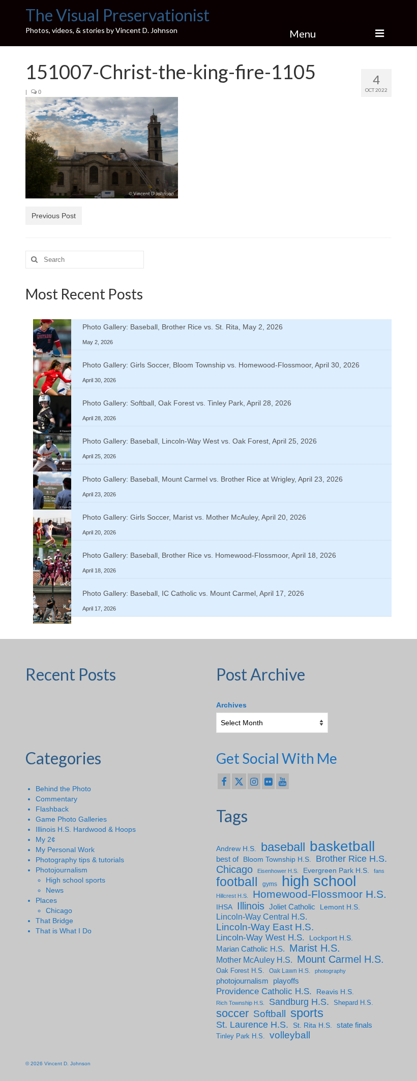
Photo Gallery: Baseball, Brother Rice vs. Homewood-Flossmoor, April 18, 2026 (209, 555)
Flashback (52, 809)
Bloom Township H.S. (277, 859)
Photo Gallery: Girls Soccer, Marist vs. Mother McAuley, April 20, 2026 (194, 517)
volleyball (290, 1035)
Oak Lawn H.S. (289, 970)
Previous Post (54, 216)
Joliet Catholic (292, 907)
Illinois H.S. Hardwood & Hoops (86, 829)
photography (330, 971)
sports (306, 1013)
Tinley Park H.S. (240, 1036)
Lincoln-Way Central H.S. (261, 917)
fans (379, 871)
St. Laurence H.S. (252, 1025)
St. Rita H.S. (312, 1025)
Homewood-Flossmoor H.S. (319, 894)
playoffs (286, 980)
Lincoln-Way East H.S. (265, 927)
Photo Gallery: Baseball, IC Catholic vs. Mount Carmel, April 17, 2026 (193, 593)
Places (46, 900)
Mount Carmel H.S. (340, 959)
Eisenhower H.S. (278, 871)
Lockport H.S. (331, 938)
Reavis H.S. (335, 992)
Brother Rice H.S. (351, 859)
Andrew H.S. (236, 848)
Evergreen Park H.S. (336, 870)
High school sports (75, 880)
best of (227, 859)
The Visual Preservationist (117, 15)
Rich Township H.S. (240, 1003)
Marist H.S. (314, 948)
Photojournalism (61, 870)
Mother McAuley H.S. (254, 959)
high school (319, 881)
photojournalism (242, 980)
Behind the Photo (63, 789)
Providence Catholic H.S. (264, 991)
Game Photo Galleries (71, 819)
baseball (283, 847)
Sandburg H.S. (299, 1002)
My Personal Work (65, 850)
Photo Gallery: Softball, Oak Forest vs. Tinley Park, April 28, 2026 (186, 403)
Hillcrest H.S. (232, 896)
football (237, 882)
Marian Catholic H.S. (250, 948)
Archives (231, 705)
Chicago (59, 910)
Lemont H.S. (340, 907)
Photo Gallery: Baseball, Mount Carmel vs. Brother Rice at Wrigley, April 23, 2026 (212, 479)
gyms (269, 884)
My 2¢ (45, 839)
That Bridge (54, 921)
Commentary (56, 799)
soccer (232, 1013)
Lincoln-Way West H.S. (260, 937)
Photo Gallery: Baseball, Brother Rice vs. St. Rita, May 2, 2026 (182, 327)
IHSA (224, 907)
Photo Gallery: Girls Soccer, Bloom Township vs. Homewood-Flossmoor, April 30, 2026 (221, 365)
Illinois (250, 906)
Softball (269, 1014)
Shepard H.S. (353, 1002)
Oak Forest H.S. (240, 970)
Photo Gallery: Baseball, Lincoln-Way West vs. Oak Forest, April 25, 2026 (199, 441)
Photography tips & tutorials (80, 860)
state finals (354, 1025)
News (55, 890)
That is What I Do (64, 931)
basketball (342, 846)
